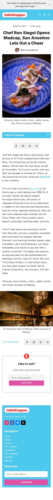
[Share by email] (29, 146)
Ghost (38, 492)
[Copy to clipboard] (37, 146)
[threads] (23, 422)
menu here (34, 188)
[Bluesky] (17, 422)
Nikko (28, 495)
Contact (8, 457)
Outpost (46, 492)
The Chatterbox (10, 342)
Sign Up (8, 460)
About (7, 439)
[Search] (40, 15)
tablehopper (15, 492)
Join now (26, 482)
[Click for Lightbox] (26, 308)
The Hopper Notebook (10, 448)
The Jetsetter (11, 453)
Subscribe (26, 383)
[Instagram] (6, 422)
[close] (50, 5)
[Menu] (44, 15)
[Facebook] (12, 422)
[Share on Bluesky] (23, 146)
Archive (8, 443)
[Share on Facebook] (16, 146)
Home (7, 436)
